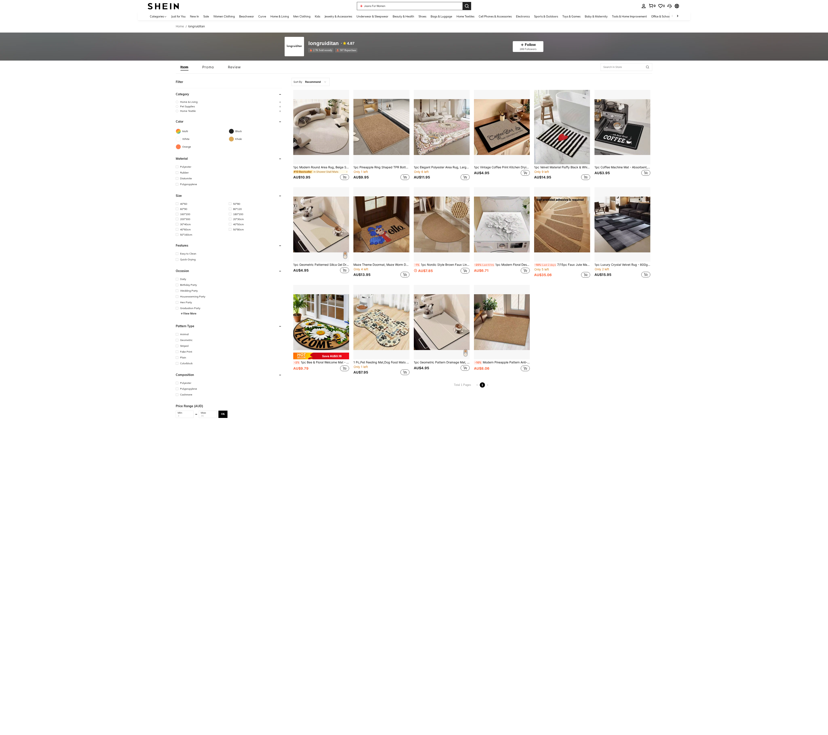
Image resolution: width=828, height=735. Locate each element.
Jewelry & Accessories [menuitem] (338, 16)
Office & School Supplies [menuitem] (666, 16)
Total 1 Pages (462, 384)
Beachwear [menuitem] (246, 16)
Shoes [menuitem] (422, 16)
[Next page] (487, 385)
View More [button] (189, 313)
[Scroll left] (672, 16)
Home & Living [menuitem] (279, 16)
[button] (669, 6)
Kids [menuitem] (317, 16)
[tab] (184, 67)
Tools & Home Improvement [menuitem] (629, 16)
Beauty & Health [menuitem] (403, 16)
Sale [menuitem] (206, 16)
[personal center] (643, 6)
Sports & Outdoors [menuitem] (546, 16)
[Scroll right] (677, 16)
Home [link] (180, 26)
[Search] (467, 6)
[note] (321, 356)
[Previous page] (477, 385)
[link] (652, 5)
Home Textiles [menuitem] (465, 16)
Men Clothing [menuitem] (301, 16)
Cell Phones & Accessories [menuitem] (495, 16)
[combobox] (310, 82)
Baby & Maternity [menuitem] (596, 16)
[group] (229, 101)
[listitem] (321, 50)
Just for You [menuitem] (178, 16)
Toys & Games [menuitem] (571, 16)
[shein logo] (163, 6)
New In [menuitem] (194, 16)
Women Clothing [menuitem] (224, 16)
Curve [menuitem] (262, 16)
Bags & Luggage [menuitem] (441, 16)
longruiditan (323, 43)
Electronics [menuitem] (523, 16)
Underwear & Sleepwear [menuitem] (372, 16)
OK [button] (223, 414)
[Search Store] (647, 67)
